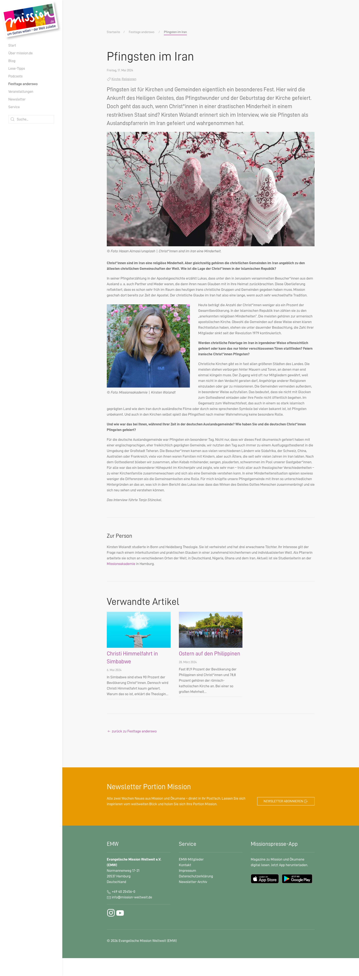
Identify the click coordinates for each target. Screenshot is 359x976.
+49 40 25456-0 (123, 891)
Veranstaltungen (20, 91)
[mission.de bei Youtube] (120, 913)
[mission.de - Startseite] (31, 20)
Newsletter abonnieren (284, 801)
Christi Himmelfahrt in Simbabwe (132, 657)
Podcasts (15, 76)
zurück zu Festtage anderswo (134, 731)
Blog (11, 61)
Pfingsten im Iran (175, 32)
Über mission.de (20, 53)
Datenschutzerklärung (196, 876)
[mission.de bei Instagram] (111, 913)
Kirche (116, 79)
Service (14, 107)
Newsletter (17, 99)
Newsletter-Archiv (193, 882)
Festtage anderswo (23, 84)
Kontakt (185, 865)
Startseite (113, 32)
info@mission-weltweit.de (132, 897)
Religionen (129, 79)
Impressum (187, 870)
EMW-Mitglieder (191, 859)
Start (12, 45)
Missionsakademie (121, 564)
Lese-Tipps (16, 68)
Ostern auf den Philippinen (209, 653)
